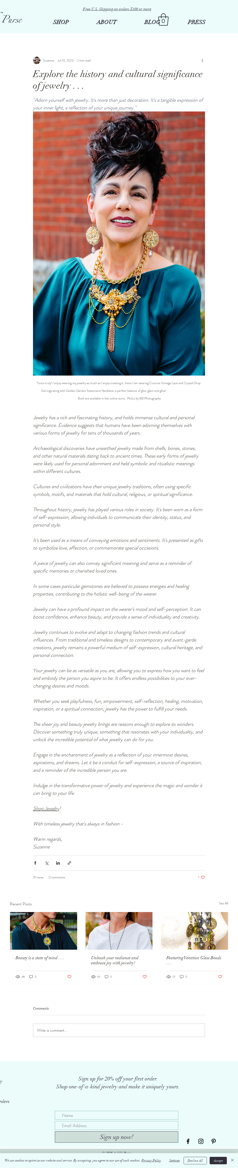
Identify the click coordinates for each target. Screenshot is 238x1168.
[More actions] (202, 60)
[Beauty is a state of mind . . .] (43, 931)
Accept (218, 1161)
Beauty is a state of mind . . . (40, 957)
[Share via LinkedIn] (58, 863)
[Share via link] (69, 863)
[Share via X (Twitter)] (46, 863)
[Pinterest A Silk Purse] (213, 1141)
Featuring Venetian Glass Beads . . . (193, 960)
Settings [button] (174, 1160)
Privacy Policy (151, 1160)
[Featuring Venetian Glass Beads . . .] (194, 931)
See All (223, 903)
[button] (163, 19)
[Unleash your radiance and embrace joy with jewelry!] (119, 931)
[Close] (232, 1160)
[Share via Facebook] (35, 863)
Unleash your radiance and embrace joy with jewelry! (115, 960)
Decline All (195, 1161)
